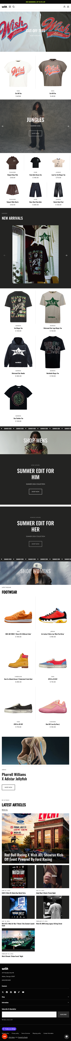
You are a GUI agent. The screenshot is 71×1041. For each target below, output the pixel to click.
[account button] (64, 7)
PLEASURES (12, 172)
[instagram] (15, 992)
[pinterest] (11, 992)
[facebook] (7, 992)
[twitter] (3, 992)
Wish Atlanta (12, 1037)
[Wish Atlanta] (4, 6)
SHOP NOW (35, 133)
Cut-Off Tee (18, 93)
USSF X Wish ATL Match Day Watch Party (14, 893)
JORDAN (52, 631)
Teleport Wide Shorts (12, 202)
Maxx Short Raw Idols (35, 202)
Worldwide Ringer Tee (53, 373)
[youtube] (23, 992)
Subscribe (63, 1015)
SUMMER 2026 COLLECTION (35, 484)
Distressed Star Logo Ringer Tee (53, 328)
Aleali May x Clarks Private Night (46, 893)
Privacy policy (15, 1033)
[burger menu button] (10, 7)
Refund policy (5, 1033)
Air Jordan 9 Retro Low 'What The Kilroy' (52, 634)
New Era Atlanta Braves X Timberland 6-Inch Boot (18, 679)
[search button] (13, 7)
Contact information (48, 1033)
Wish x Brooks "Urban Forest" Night (12, 956)
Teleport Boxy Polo (12, 175)
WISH (18, 91)
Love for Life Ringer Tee (58, 175)
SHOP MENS (35, 440)
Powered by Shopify (23, 1037)
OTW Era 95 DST (52, 679)
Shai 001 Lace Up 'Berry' (53, 724)
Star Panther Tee (18, 418)
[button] (4, 126)
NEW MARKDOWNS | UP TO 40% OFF (35, 2)
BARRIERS (18, 326)
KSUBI (35, 172)
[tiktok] (19, 992)
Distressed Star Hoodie (18, 373)
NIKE (18, 631)
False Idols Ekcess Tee (35, 175)
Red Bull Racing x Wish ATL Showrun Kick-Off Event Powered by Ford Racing (34, 857)
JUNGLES (58, 172)
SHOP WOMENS (35, 571)
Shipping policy (37, 1033)
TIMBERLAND (18, 676)
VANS (52, 676)
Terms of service (26, 1033)
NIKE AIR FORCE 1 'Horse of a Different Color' (18, 634)
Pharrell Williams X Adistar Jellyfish (14, 776)
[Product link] (18, 78)
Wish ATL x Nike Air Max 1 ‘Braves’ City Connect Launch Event (18, 924)
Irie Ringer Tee (18, 328)
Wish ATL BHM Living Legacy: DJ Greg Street (49, 924)
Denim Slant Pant (58, 202)
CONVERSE (53, 722)
